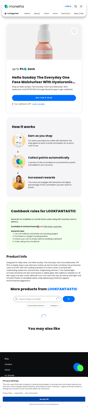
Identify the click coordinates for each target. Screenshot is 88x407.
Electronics (66, 13)
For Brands (9, 375)
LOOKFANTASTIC (62, 289)
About (7, 369)
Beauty (37, 13)
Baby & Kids (78, 13)
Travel (46, 13)
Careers (8, 364)
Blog (6, 358)
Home (55, 13)
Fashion (27, 13)
